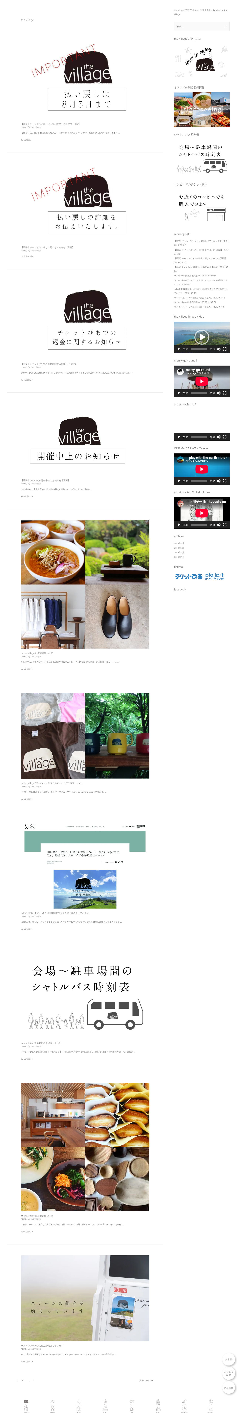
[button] (201, 337)
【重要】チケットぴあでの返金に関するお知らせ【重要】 (50, 363)
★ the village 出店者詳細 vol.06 (37, 653)
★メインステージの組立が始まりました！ (42, 1345)
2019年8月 (179, 543)
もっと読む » (27, 139)
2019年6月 (179, 552)
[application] (202, 337)
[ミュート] (219, 349)
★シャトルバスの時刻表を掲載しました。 (42, 1043)
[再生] (179, 349)
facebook (180, 589)
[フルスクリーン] (225, 349)
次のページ (146, 1380)
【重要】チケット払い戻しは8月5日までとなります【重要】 (51, 124)
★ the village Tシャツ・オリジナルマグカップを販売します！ (52, 783)
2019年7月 (179, 548)
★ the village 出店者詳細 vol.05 (37, 1215)
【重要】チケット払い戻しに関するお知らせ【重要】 (47, 247)
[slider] (199, 349)
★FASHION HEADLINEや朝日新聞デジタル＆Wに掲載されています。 (56, 913)
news (23, 127)
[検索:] (202, 26)
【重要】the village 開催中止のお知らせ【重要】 (45, 480)
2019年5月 (179, 557)
